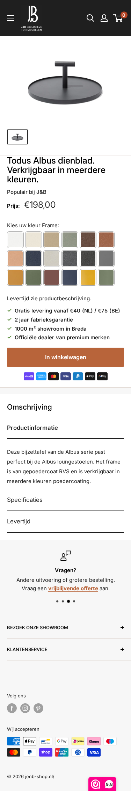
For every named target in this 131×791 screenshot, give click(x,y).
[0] (118, 18)
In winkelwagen (65, 357)
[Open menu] (10, 18)
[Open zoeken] (90, 18)
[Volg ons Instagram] (25, 708)
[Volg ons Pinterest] (38, 708)
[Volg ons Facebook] (12, 708)
